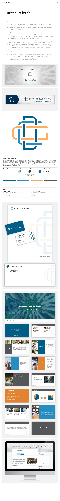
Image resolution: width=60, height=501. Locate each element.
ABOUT (47, 3)
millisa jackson (6, 3)
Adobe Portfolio (32, 496)
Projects (42, 3)
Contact (52, 3)
